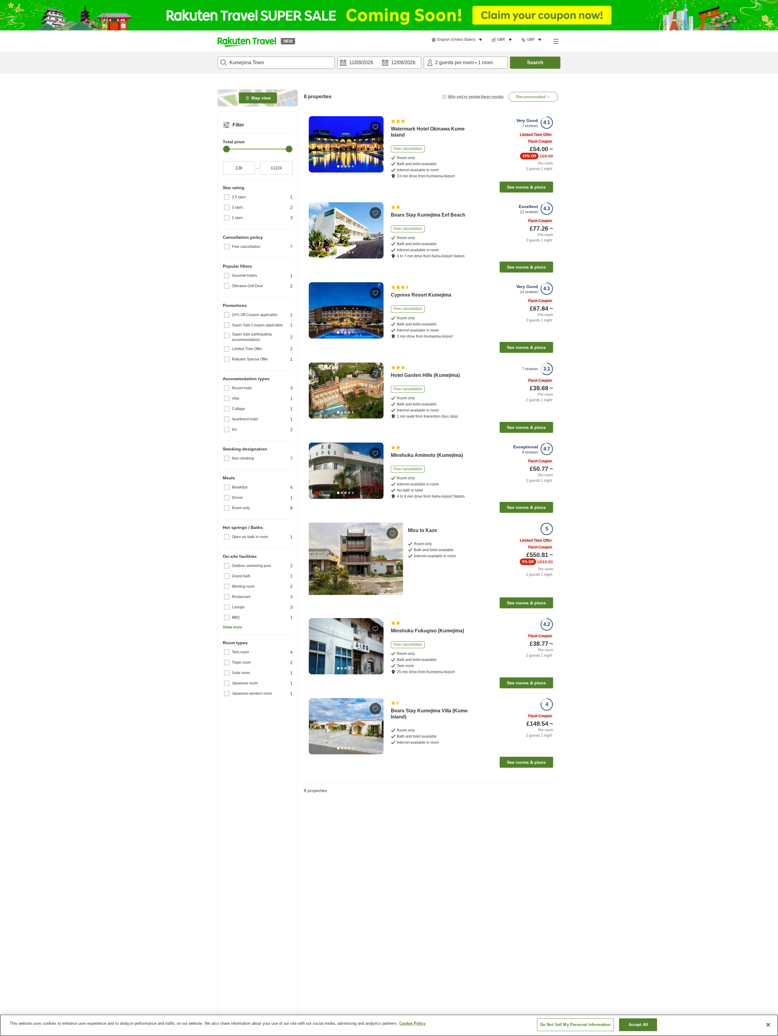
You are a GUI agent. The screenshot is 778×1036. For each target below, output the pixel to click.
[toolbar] (379, 63)
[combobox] (276, 63)
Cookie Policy (412, 1023)
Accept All (638, 1024)
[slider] (226, 149)
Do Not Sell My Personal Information (575, 1024)
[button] (247, 41)
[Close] (768, 1024)
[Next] (377, 144)
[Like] (375, 127)
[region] (389, 1025)
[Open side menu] (555, 41)
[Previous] (315, 144)
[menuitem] (458, 39)
